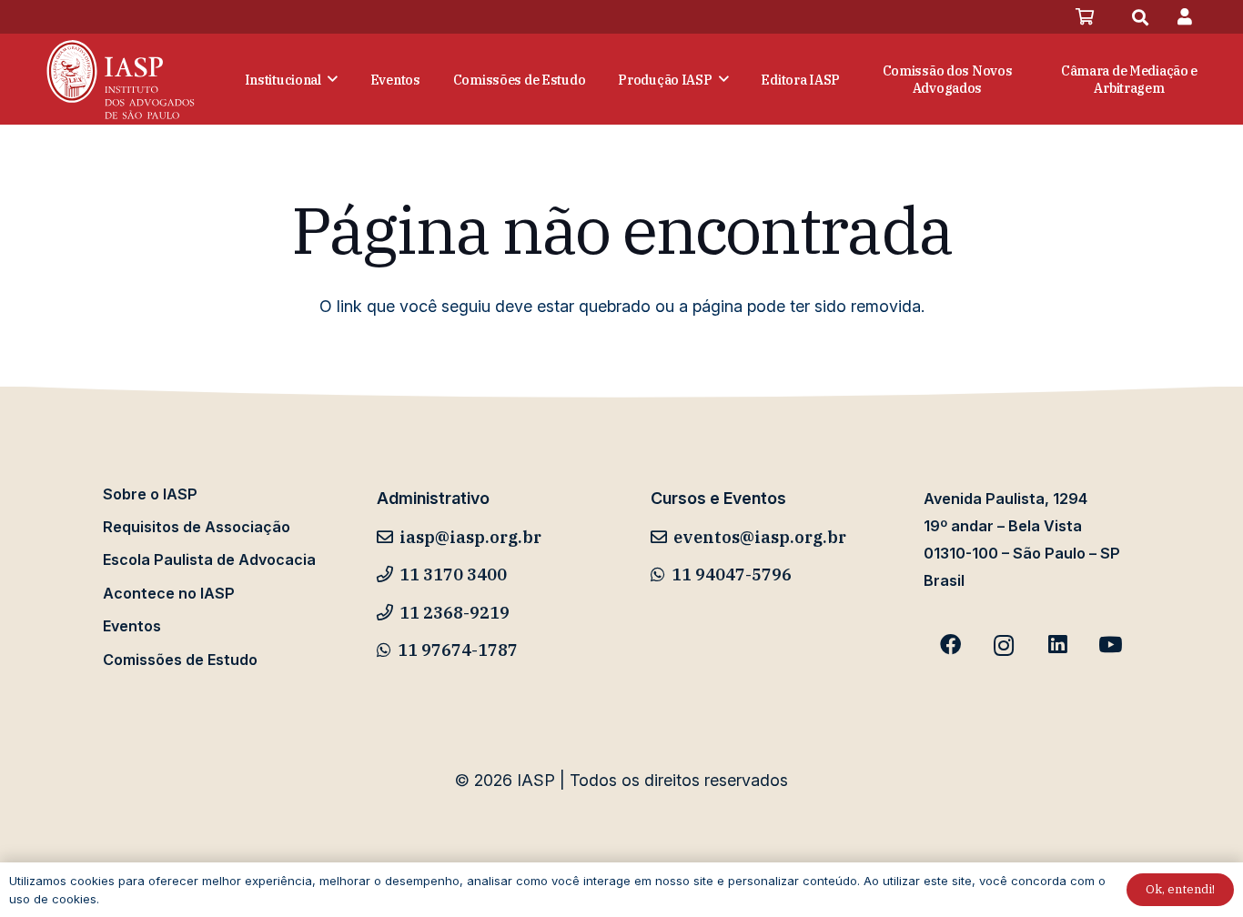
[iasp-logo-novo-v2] (120, 79)
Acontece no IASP (169, 593)
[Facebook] (950, 645)
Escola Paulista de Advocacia (209, 559)
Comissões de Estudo (180, 659)
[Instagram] (1004, 645)
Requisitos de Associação (196, 527)
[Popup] (1184, 17)
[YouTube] (1110, 645)
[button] (1140, 17)
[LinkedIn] (1057, 645)
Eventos (132, 626)
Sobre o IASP (150, 494)
